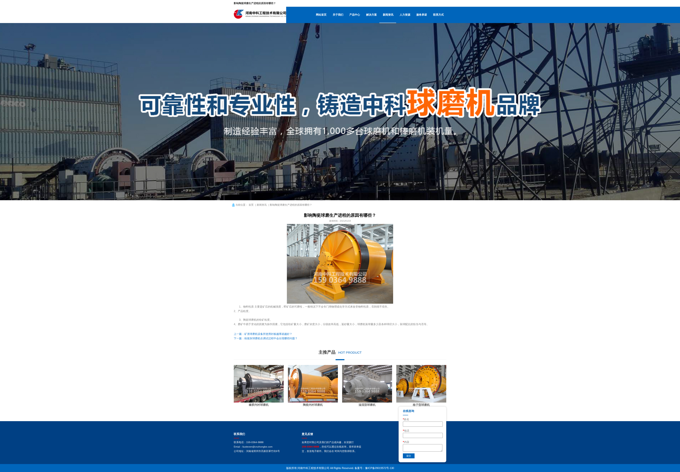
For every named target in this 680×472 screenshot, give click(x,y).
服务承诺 (421, 14)
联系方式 (438, 14)
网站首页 (321, 14)
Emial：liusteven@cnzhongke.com (253, 446)
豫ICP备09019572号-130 (379, 468)
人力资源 (405, 14)
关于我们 (338, 14)
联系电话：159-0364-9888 (249, 442)
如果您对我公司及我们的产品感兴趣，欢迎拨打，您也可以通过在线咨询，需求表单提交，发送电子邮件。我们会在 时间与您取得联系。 (331, 447)
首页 (251, 204)
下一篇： (266, 338)
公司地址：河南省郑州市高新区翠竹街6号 (257, 451)
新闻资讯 (388, 14)
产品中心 (354, 14)
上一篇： (263, 333)
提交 (408, 455)
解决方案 (371, 14)
